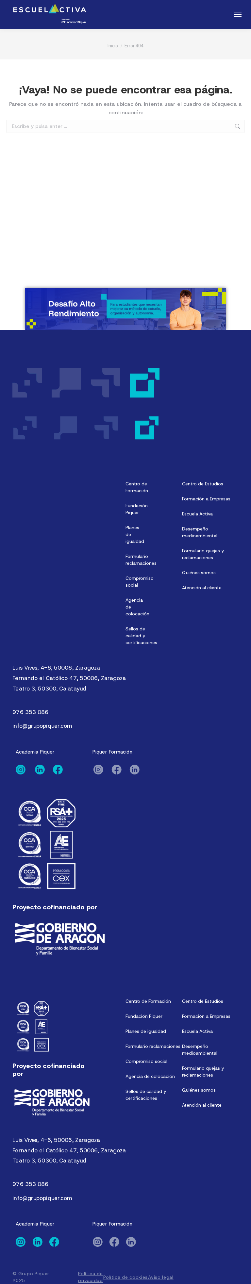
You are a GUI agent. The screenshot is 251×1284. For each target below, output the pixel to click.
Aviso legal (161, 1277)
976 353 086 (30, 712)
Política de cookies (125, 1277)
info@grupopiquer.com (42, 725)
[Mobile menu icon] (237, 14)
